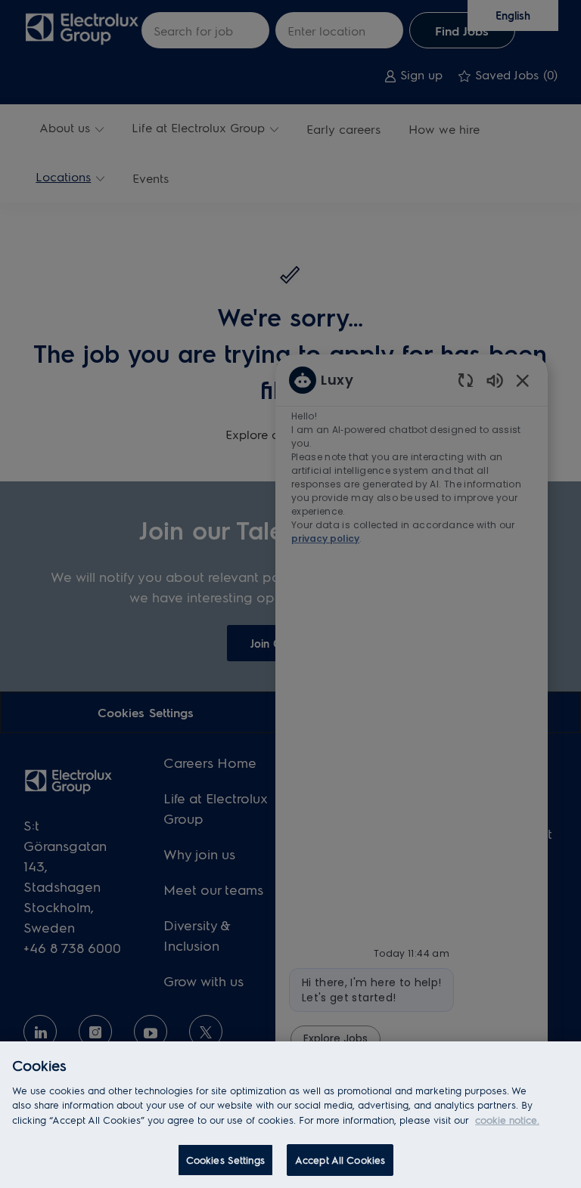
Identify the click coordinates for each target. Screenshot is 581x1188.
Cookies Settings (225, 1159)
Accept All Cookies (340, 1159)
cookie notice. (507, 1119)
